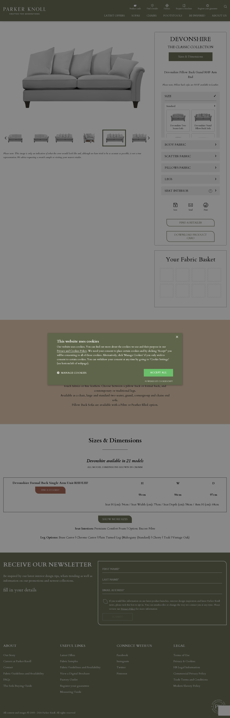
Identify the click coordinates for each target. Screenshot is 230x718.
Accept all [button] (158, 372)
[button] (72, 373)
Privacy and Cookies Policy (72, 351)
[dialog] (115, 359)
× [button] (177, 337)
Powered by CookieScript (159, 381)
